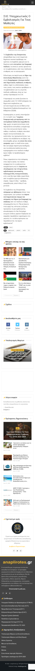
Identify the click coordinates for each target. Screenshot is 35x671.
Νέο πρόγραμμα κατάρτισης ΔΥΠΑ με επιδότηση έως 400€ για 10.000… (22, 467)
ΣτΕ (29, 230)
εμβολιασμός (11, 230)
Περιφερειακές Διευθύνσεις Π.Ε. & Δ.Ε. (13, 625)
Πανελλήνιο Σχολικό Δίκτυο (10, 619)
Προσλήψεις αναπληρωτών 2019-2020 (13, 656)
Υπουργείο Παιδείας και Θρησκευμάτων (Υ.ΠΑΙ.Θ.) (17, 602)
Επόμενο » (7, 409)
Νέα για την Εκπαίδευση (8, 643)
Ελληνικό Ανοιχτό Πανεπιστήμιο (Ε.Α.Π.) (14, 612)
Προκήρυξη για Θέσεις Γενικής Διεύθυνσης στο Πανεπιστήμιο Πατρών (21, 456)
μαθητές (19, 230)
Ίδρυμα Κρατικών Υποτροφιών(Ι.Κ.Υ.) (12, 609)
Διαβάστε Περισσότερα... (17, 546)
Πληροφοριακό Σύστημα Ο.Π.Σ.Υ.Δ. (12, 622)
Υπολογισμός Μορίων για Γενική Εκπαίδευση (15, 634)
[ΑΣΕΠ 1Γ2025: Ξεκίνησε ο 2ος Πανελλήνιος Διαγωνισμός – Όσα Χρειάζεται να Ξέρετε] (8, 490)
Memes (3, 650)
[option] (18, 354)
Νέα (5, 255)
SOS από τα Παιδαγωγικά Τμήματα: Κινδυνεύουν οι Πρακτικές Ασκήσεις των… (22, 502)
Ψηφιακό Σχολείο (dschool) (10, 615)
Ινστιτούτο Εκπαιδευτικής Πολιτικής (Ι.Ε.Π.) (15, 606)
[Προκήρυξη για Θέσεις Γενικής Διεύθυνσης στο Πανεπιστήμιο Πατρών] (8, 457)
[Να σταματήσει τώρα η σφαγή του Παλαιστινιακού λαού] (10, 276)
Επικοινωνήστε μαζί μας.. (17, 589)
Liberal (10, 227)
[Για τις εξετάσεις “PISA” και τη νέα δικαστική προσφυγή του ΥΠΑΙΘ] (25, 276)
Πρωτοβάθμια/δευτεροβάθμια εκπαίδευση (14, 27)
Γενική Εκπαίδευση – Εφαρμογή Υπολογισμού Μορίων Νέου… (17, 356)
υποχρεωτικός (7, 232)
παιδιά (24, 230)
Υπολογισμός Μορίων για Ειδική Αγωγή (13, 637)
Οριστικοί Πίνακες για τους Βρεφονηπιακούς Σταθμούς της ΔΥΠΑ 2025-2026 (17, 434)
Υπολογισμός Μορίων (17, 350)
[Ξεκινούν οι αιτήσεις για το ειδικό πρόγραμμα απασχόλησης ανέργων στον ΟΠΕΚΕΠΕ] (8, 445)
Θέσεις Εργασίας (6, 640)
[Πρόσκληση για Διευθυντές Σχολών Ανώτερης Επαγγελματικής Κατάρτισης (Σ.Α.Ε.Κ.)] (25, 251)
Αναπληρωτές (22, 666)
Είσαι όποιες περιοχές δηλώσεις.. (12, 653)
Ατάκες (3, 647)
